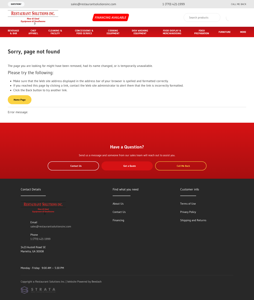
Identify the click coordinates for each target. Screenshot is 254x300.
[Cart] (242, 17)
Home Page (20, 99)
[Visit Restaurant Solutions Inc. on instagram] (29, 259)
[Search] (215, 17)
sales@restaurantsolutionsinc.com (50, 226)
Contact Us (76, 165)
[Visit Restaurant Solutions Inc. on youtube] (22, 259)
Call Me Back (238, 4)
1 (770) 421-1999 (40, 239)
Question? (16, 4)
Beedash (97, 281)
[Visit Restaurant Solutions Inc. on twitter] (36, 259)
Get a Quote (129, 165)
